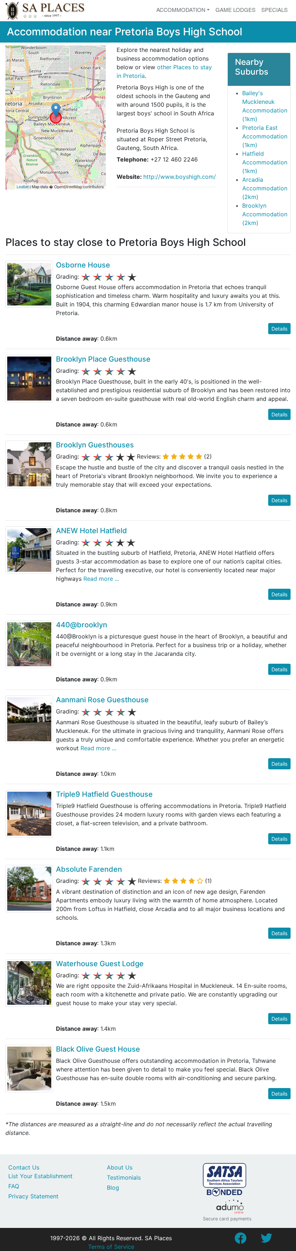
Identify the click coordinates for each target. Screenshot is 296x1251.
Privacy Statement (33, 1196)
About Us (119, 1167)
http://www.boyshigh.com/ (179, 176)
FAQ (13, 1186)
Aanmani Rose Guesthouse (102, 699)
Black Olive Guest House (98, 1049)
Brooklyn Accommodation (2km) (264, 214)
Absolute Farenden (89, 869)
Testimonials (124, 1177)
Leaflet (23, 186)
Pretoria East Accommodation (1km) (264, 136)
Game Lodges (236, 9)
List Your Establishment (40, 1176)
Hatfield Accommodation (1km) (264, 162)
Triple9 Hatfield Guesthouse (104, 794)
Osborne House (83, 265)
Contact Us (23, 1167)
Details (279, 329)
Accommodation (180, 9)
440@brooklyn (81, 624)
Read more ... (100, 578)
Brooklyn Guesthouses (95, 445)
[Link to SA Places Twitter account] (266, 1240)
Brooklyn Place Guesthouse (103, 359)
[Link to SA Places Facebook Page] (240, 1240)
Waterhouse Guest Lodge (100, 963)
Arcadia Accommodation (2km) (264, 188)
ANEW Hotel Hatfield (91, 530)
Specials (274, 9)
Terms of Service (111, 1246)
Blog (113, 1187)
